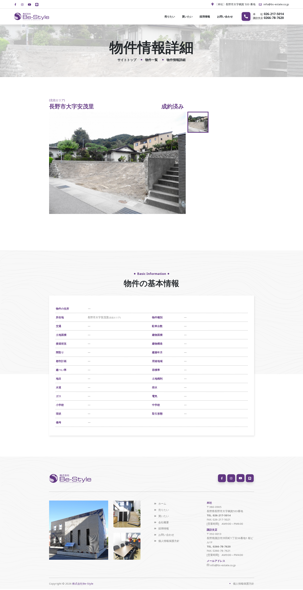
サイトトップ (126, 60)
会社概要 (163, 522)
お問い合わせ (225, 16)
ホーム (162, 503)
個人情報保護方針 (168, 541)
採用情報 (205, 16)
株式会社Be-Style (82, 583)
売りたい (169, 16)
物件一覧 (151, 60)
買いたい (187, 16)
